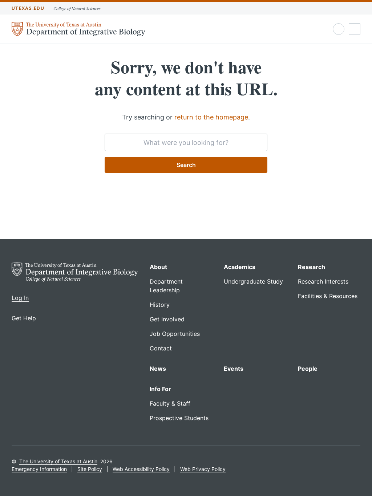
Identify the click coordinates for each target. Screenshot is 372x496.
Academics (239, 267)
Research (311, 267)
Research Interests (323, 281)
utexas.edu (28, 8)
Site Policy (89, 469)
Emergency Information (39, 469)
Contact (161, 348)
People (308, 368)
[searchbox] (186, 142)
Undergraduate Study (253, 281)
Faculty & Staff (170, 403)
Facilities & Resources (327, 296)
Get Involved (167, 319)
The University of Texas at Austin (58, 461)
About (158, 267)
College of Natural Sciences (77, 8)
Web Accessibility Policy (141, 469)
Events (233, 368)
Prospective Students (179, 418)
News (158, 368)
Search (186, 164)
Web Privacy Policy (203, 469)
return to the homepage (211, 117)
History (160, 304)
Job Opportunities (175, 333)
